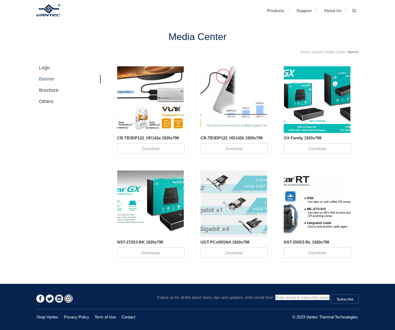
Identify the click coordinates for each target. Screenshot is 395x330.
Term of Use (105, 317)
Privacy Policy (76, 317)
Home (304, 52)
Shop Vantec (47, 317)
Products (275, 10)
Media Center (336, 52)
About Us (333, 10)
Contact (128, 317)
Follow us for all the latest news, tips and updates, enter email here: (215, 297)
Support (304, 10)
